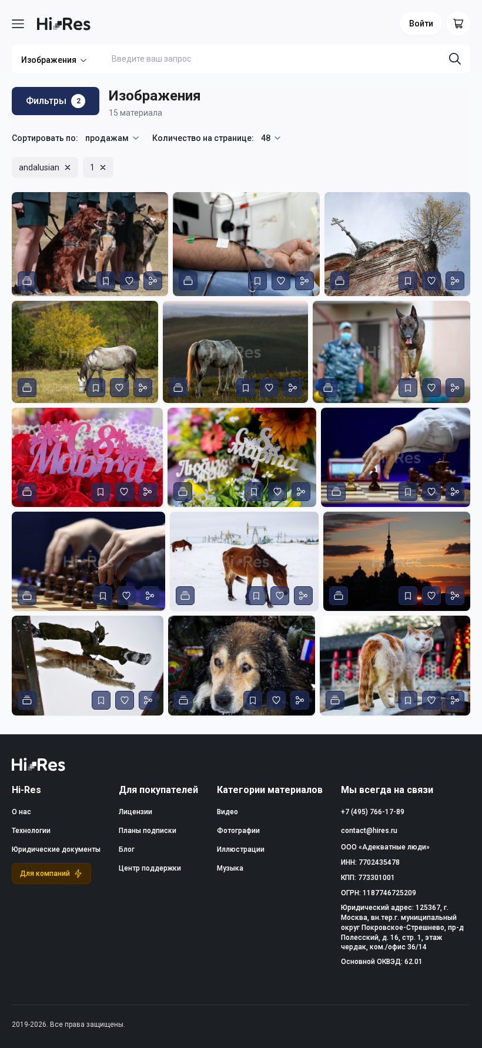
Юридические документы (56, 849)
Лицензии (135, 812)
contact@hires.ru (369, 831)
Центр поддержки (150, 868)
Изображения (48, 60)
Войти (421, 23)
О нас (21, 812)
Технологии (31, 831)
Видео (227, 812)
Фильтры (53, 100)
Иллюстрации (241, 849)
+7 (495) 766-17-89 (372, 812)
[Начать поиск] (455, 58)
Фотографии (238, 831)
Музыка (230, 868)
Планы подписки (147, 831)
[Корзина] (458, 23)
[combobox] (113, 138)
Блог (127, 849)
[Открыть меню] (18, 23)
